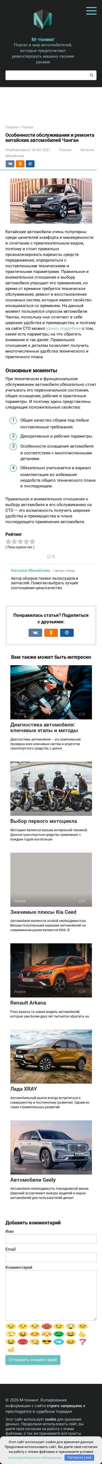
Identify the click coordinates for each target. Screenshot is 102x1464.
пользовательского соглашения (34, 1457)
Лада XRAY (23, 1089)
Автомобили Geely (33, 1180)
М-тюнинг (43, 39)
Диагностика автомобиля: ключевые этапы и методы (44, 727)
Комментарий (18, 1267)
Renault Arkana (28, 1003)
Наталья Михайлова (30, 570)
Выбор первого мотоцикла (43, 821)
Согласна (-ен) (79, 1457)
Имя (9, 1231)
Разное (65, 150)
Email (10, 1249)
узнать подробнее (63, 328)
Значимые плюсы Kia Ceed (43, 912)
